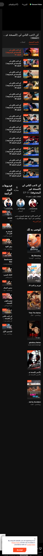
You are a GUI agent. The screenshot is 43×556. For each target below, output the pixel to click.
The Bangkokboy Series (32, 342)
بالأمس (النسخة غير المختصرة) (31, 372)
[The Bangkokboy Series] (34, 330)
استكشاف (12, 4)
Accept (20, 550)
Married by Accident (33, 402)
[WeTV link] (36, 4)
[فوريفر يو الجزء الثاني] (34, 273)
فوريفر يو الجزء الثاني (34, 285)
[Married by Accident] (34, 389)
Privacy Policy (16, 542)
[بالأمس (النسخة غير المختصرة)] (34, 359)
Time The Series (35, 313)
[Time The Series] (34, 300)
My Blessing (36, 255)
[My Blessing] (34, 243)
